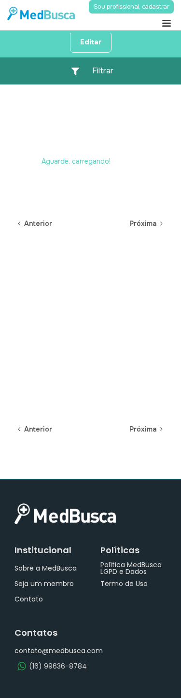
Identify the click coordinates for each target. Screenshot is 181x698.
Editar (90, 42)
